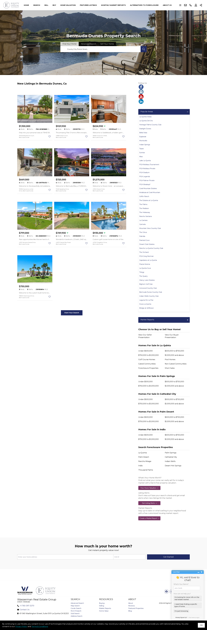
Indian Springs (144, 145)
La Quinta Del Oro (146, 121)
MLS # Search (76, 611)
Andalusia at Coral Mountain (149, 192)
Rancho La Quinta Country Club (151, 248)
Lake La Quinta (145, 161)
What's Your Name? (181, 584)
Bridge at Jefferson (146, 308)
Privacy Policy (21, 626)
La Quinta (142, 453)
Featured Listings (88, 5)
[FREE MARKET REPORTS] (164, 518)
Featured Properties (135, 608)
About (130, 603)
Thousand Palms (145, 470)
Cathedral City (171, 457)
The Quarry (143, 276)
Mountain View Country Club (150, 228)
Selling (101, 606)
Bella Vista (143, 133)
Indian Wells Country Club (149, 296)
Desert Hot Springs (173, 466)
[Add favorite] (50, 136)
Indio (140, 466)
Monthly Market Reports (113, 5)
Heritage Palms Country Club (150, 125)
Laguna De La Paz (146, 300)
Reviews (131, 606)
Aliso (141, 157)
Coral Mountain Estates (148, 188)
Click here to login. (194, 617)
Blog (130, 611)
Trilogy (141, 272)
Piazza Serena (144, 264)
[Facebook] (164, 86)
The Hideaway (144, 212)
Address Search (76, 616)
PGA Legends (144, 176)
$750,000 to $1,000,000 (148, 355)
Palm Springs (170, 453)
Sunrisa (142, 153)
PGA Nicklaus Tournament (149, 165)
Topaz (141, 149)
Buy (54, 5)
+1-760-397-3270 (27, 606)
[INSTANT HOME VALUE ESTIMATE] (164, 488)
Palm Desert (143, 457)
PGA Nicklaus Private (147, 168)
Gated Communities (147, 364)
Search (36, 5)
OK (201, 625)
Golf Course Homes (146, 359)
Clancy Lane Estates (147, 280)
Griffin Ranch (144, 196)
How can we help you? (182, 593)
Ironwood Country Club (148, 288)
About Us (167, 5)
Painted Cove (144, 240)
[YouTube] (164, 96)
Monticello (143, 141)
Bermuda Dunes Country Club (150, 292)
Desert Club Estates (146, 244)
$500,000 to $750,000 (174, 351)
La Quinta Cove (145, 268)
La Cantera (143, 220)
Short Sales (170, 368)
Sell (46, 5)
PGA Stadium (144, 172)
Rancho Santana (145, 216)
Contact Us (24, 610)
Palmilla (142, 236)
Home (26, 5)
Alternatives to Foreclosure (144, 5)
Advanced (88, 44)
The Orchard (144, 252)
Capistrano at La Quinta (148, 260)
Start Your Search (71, 313)
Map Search (75, 606)
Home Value (103, 611)
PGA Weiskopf (144, 184)
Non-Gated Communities (175, 364)
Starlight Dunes (145, 129)
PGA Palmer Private (146, 180)
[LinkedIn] (164, 101)
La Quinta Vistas (145, 117)
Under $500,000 (145, 351)
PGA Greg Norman (146, 256)
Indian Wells (170, 461)
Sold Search (75, 613)
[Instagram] (164, 91)
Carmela (142, 224)
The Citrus (143, 232)
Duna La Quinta (145, 304)
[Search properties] (144, 49)
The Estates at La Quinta (148, 200)
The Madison (144, 208)
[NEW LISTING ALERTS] (164, 503)
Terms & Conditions (39, 626)
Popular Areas (146, 112)
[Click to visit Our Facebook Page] (166, 591)
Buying (101, 603)
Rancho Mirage (144, 461)
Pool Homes (170, 359)
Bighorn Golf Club (146, 284)
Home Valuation (68, 5)
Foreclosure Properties (148, 368)
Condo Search (76, 608)
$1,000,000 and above (174, 355)
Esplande (142, 137)
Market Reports (147, 320)
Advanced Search (77, 603)
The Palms (143, 204)
